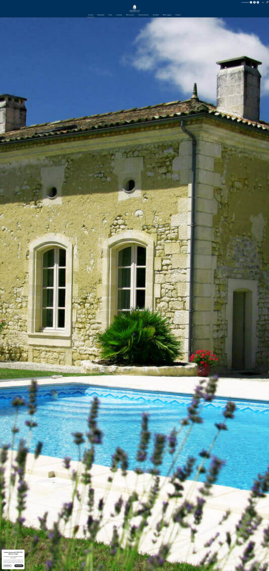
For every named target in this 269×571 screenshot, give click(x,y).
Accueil (90, 15)
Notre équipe (167, 15)
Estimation (100, 15)
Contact (178, 15)
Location (119, 15)
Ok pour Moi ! (19, 565)
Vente (110, 15)
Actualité (156, 15)
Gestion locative (143, 15)
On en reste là (18, 551)
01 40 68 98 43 (245, 2)
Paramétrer (7, 565)
